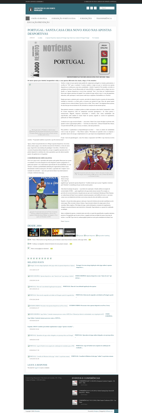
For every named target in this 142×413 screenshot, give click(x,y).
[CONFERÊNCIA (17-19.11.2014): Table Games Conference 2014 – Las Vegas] (75, 402)
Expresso (67, 221)
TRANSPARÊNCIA (103, 18)
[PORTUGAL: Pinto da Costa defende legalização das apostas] (45, 286)
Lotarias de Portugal (80, 38)
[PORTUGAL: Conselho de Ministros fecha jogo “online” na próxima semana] (49, 356)
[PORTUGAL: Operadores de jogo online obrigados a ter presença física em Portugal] (50, 335)
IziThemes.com (109, 411)
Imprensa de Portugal (61, 38)
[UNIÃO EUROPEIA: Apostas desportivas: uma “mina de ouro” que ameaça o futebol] (51, 276)
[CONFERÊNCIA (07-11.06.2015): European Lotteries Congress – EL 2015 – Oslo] (75, 383)
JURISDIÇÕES (85, 18)
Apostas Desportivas (51, 38)
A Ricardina (37, 411)
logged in (36, 367)
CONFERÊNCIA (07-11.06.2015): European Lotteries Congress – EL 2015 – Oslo (97, 381)
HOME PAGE (28, 18)
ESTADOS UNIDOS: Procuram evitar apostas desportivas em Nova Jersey (89, 305)
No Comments (95, 38)
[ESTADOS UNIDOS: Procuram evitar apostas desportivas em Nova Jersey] (48, 305)
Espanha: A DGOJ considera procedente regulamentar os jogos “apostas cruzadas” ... (51, 326)
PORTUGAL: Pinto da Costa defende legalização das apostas (79, 286)
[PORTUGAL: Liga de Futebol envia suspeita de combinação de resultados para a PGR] (51, 346)
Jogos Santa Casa (71, 38)
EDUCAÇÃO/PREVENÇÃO (37, 22)
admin (40, 38)
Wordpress (96, 411)
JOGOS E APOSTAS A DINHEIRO (34, 1)
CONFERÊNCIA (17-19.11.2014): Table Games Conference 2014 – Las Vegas (97, 401)
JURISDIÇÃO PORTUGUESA (62, 18)
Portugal (87, 38)
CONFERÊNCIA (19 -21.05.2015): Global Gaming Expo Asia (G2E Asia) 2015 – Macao (96, 391)
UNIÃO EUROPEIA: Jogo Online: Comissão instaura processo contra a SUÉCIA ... (70, 316)
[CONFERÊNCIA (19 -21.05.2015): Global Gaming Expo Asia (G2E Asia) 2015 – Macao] (75, 392)
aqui (90, 239)
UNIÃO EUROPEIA (38, 18)
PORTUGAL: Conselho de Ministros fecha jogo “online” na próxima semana (92, 356)
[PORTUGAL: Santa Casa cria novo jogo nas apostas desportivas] (71, 76)
